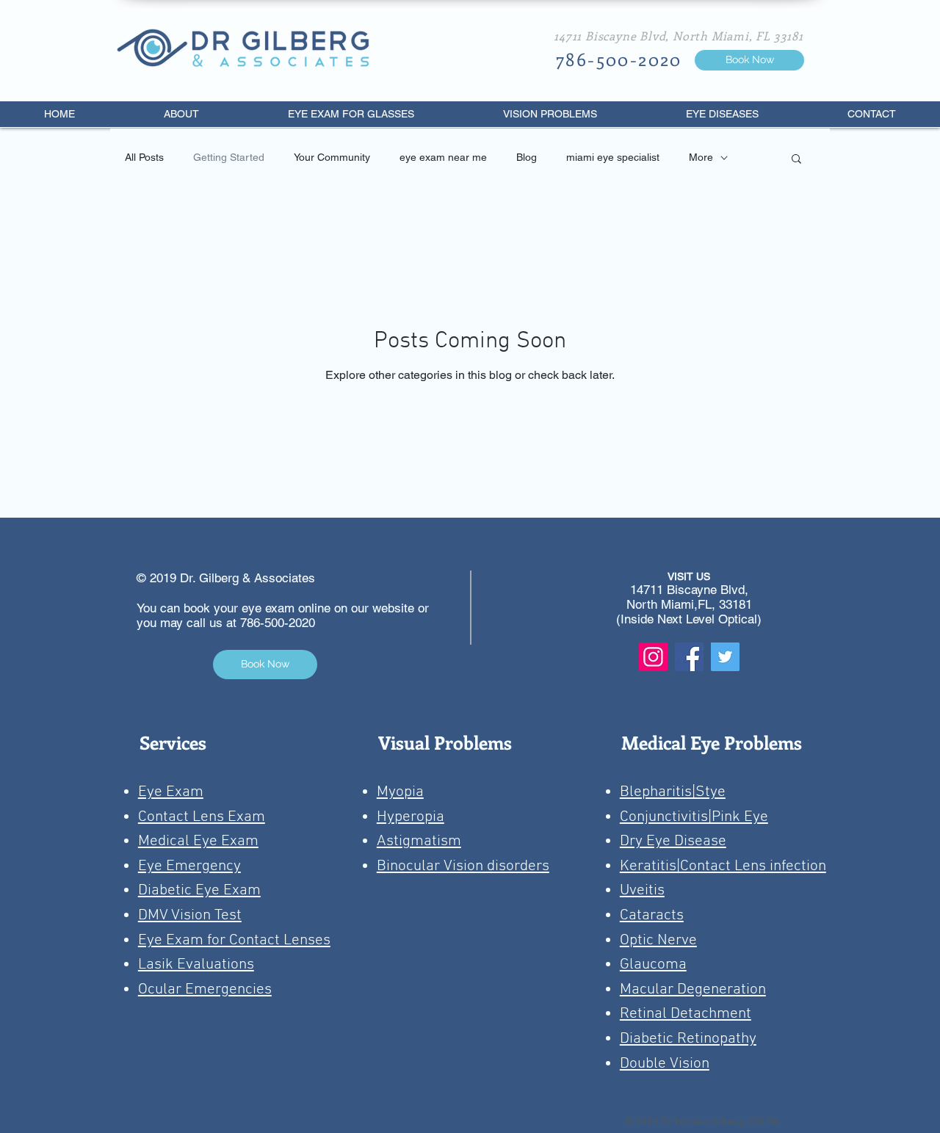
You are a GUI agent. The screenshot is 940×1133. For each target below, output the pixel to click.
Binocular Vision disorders (463, 866)
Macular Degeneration (693, 989)
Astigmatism (419, 841)
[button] (796, 159)
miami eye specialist (612, 157)
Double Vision (664, 1063)
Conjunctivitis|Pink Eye (694, 817)
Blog (526, 157)
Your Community (332, 157)
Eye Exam (170, 792)
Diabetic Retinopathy (688, 1038)
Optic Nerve (658, 940)
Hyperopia (410, 817)
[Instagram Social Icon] (653, 656)
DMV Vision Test (190, 915)
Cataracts (652, 915)
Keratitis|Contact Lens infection (723, 866)
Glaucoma (653, 964)
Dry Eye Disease (673, 841)
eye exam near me (443, 157)
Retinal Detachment (685, 1014)
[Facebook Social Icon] (689, 656)
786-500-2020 (277, 622)
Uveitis (642, 890)
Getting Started (228, 157)
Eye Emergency (189, 866)
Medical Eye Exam (198, 841)
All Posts (144, 157)
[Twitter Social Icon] (725, 656)
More (701, 157)
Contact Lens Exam (201, 817)
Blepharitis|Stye (673, 792)
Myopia (400, 792)
